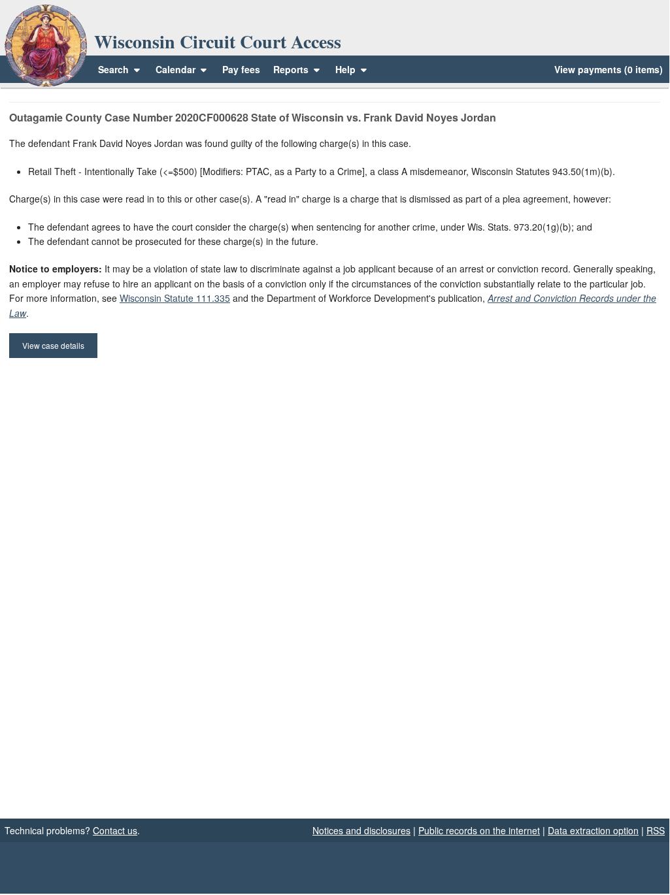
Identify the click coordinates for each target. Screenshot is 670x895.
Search (113, 69)
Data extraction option (593, 830)
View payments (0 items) (608, 69)
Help (346, 69)
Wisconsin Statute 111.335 (175, 297)
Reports (291, 69)
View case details (53, 345)
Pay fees (241, 69)
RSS (655, 830)
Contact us (115, 830)
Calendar (175, 69)
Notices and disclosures (361, 830)
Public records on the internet (479, 830)
